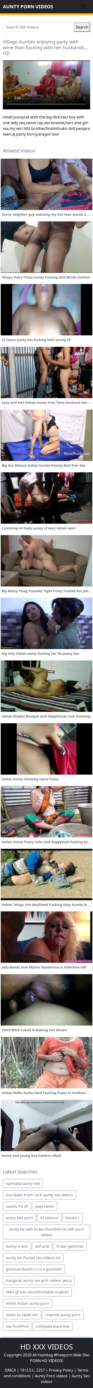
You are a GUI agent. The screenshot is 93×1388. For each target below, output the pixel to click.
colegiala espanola (52, 1326)
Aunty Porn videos (51, 1375)
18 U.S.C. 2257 (32, 1370)
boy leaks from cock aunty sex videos (39, 1194)
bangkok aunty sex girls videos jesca (39, 1280)
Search (82, 27)
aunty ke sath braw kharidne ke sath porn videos (46, 1232)
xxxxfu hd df (17, 1206)
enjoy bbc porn (19, 1217)
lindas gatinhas (70, 1246)
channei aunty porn (62, 1314)
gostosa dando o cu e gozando (34, 1269)
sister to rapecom (22, 1314)
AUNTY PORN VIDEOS (28, 6)
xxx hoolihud (17, 1326)
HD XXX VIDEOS (46, 1347)
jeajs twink (44, 1206)
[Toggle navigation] (83, 6)
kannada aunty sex (23, 1183)
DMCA (10, 1370)
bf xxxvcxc (49, 1217)
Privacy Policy (61, 1370)
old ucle (42, 1246)
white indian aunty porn (27, 1303)
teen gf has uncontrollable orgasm (37, 1292)
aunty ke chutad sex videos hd (33, 1257)
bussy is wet (17, 1246)
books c (73, 1217)
